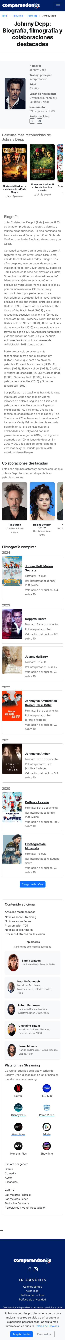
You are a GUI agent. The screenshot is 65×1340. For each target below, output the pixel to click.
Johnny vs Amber (37, 753)
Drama (9, 1169)
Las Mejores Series (16, 1199)
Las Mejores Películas (18, 1194)
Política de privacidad (32, 1299)
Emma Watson (31, 960)
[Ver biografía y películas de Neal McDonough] (11, 987)
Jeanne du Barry (36, 656)
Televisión (17, 16)
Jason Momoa (28, 1046)
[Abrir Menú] (58, 5)
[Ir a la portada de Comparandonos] (32, 1260)
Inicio (4, 16)
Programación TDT (16, 925)
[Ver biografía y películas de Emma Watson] (13, 962)
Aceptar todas (21, 1334)
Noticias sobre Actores (19, 929)
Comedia (10, 1173)
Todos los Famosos (17, 1203)
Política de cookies (32, 1295)
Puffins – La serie (37, 802)
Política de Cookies (47, 1326)
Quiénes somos (32, 1286)
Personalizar (44, 1334)
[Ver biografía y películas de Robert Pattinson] (11, 1009)
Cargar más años (32, 884)
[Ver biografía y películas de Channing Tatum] (12, 1029)
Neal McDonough (28, 981)
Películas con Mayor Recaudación (25, 1207)
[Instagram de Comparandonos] (36, 1269)
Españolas (11, 1182)
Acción (9, 1177)
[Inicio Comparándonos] (21, 5)
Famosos (32, 16)
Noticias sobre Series (18, 921)
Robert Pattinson (29, 1005)
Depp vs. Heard (35, 619)
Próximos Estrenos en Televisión (25, 934)
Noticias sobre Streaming (20, 917)
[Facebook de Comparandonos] (30, 1269)
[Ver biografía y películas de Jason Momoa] (12, 1050)
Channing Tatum (29, 1025)
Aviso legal (32, 1290)
